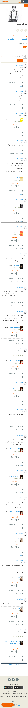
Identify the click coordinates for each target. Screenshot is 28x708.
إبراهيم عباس (14, 538)
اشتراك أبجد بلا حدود (5, 700)
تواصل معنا (18, 700)
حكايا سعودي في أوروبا (15, 205)
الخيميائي (18, 232)
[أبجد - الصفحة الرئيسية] (19, 1)
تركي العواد (10, 265)
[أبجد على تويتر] (13, 679)
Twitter (18, 82)
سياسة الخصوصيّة (18, 705)
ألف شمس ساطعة (16, 177)
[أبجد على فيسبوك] (17, 679)
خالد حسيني (9, 177)
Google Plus (16, 82)
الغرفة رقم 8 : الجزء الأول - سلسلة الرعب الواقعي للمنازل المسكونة (11, 642)
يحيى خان (7, 643)
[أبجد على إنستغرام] (9, 679)
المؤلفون (13, 701)
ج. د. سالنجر (7, 327)
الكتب (23, 700)
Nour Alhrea (19, 65)
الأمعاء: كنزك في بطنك (15, 119)
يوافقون (17, 153)
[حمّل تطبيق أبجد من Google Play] (8, 687)
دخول (1, 1)
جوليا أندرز (8, 119)
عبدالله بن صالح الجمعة (5, 205)
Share (22, 83)
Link (14, 82)
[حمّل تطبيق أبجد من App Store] (19, 687)
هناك (19, 539)
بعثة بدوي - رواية (16, 265)
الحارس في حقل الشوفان (15, 327)
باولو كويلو (14, 232)
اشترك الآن (5, 1)
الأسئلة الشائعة (12, 700)
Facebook (20, 82)
